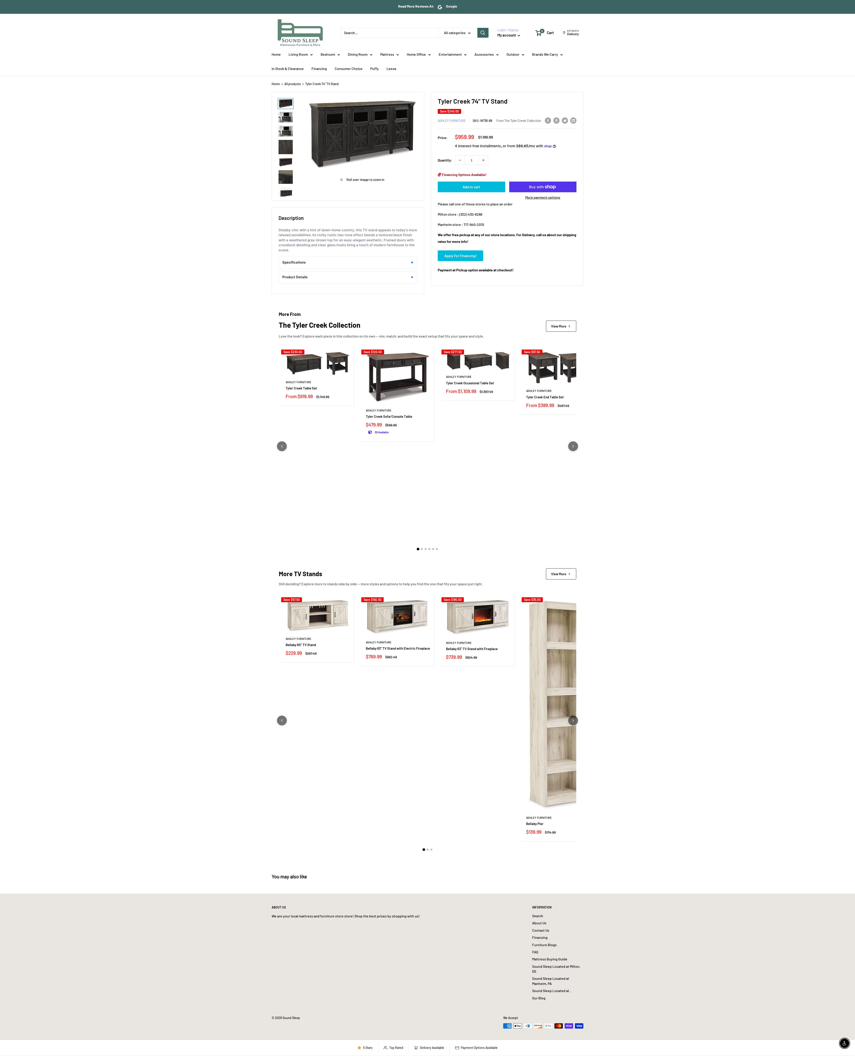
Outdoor (513, 54)
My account (507, 35)
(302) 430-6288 (470, 214)
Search (537, 916)
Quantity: (445, 160)
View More (558, 326)
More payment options (542, 197)
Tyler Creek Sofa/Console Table (389, 416)
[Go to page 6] (437, 549)
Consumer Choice (348, 68)
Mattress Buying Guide (549, 959)
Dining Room (358, 54)
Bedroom (328, 54)
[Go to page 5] (433, 549)
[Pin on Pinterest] (556, 120)
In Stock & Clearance (288, 68)
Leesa (391, 68)
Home (276, 54)
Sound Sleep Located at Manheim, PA (550, 980)
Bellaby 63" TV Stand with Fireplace (472, 649)
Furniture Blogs (544, 945)
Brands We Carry (545, 54)
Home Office (416, 54)
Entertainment (450, 54)
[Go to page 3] (426, 549)
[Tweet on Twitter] (565, 120)
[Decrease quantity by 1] (459, 160)
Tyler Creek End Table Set (545, 397)
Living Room (298, 54)
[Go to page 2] (422, 549)
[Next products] (573, 446)
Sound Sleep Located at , (551, 990)
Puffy (374, 68)
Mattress (387, 54)
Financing (319, 68)
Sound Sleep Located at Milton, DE (556, 968)
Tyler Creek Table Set (301, 388)
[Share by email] (573, 120)
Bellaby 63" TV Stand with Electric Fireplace (398, 648)
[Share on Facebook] (548, 120)
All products (292, 84)
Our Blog (539, 998)
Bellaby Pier (535, 824)
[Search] (483, 33)
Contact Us (540, 930)
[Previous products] (282, 446)
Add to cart (471, 187)
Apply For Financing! (460, 255)
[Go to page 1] (418, 549)
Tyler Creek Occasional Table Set (470, 383)
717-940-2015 (474, 224)
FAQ (535, 952)
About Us (539, 923)
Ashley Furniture (452, 120)
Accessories (484, 54)
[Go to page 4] (429, 549)
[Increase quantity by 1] (483, 160)
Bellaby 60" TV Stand (301, 645)
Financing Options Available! (464, 174)
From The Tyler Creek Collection (518, 120)
